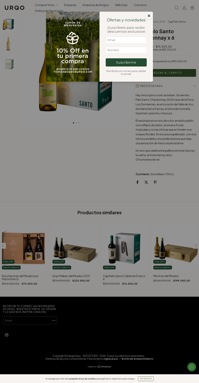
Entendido (146, 379)
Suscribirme (126, 62)
